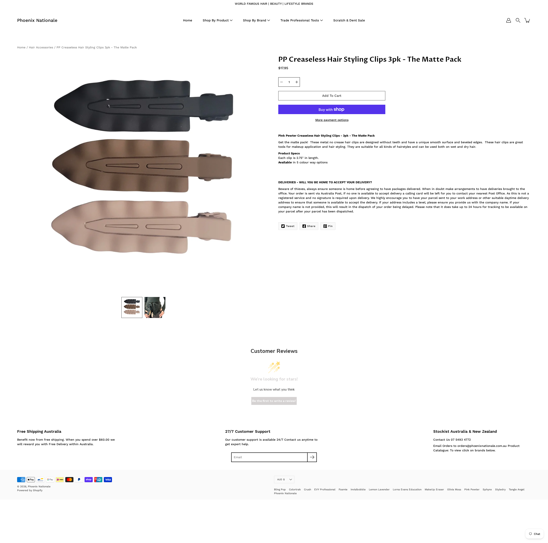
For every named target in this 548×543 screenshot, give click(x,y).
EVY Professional (324, 489)
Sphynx (487, 489)
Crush (307, 489)
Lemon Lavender (379, 489)
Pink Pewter (472, 489)
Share (311, 226)
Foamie (343, 489)
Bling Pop (280, 489)
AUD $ (281, 479)
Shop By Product (216, 20)
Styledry (500, 489)
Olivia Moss (454, 489)
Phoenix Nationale (37, 20)
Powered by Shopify (29, 490)
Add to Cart (331, 96)
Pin (330, 226)
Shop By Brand (254, 20)
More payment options (331, 120)
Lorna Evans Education (407, 489)
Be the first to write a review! (274, 401)
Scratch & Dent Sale (349, 20)
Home (187, 20)
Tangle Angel (516, 489)
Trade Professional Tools (299, 20)
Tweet (290, 226)
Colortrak (295, 489)
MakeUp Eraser (434, 489)
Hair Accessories (41, 47)
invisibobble (358, 489)
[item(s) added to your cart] (527, 20)
